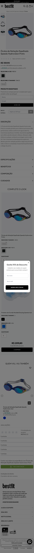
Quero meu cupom (17, 287)
